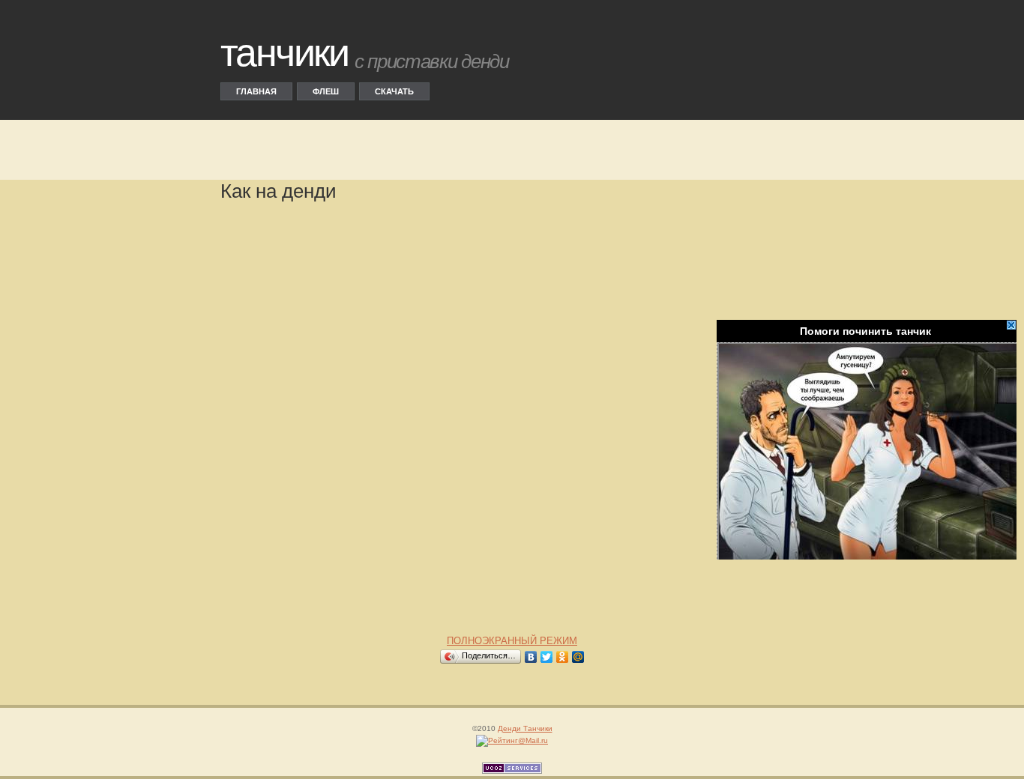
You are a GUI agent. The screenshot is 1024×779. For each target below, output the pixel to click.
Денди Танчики (525, 728)
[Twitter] (547, 657)
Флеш (326, 91)
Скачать (394, 91)
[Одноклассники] (562, 657)
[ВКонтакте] (531, 657)
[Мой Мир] (578, 657)
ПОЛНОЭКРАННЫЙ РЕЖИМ (512, 640)
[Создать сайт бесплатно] (512, 770)
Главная (256, 91)
